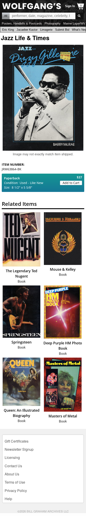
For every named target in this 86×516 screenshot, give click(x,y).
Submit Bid (62, 29)
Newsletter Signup (19, 449)
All (5, 15)
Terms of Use (15, 482)
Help (8, 498)
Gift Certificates (16, 441)
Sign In (70, 6)
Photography (53, 23)
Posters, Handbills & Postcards (22, 23)
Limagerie (46, 29)
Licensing (12, 457)
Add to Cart (71, 183)
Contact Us (13, 465)
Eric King (8, 29)
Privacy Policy (16, 490)
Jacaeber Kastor (27, 29)
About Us (12, 474)
